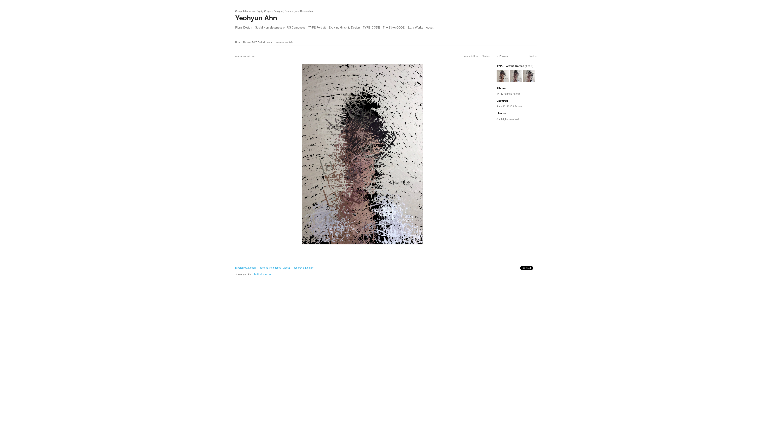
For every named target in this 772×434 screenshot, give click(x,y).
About (429, 27)
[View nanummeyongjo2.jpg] (529, 79)
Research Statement (303, 267)
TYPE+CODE (371, 27)
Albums (246, 42)
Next (532, 55)
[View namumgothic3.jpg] (503, 79)
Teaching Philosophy (269, 267)
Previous (503, 55)
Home (238, 42)
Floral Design (243, 27)
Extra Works (415, 27)
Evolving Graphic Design (344, 27)
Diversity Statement (245, 267)
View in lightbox (471, 55)
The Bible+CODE (393, 27)
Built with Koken (263, 274)
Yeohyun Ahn (256, 17)
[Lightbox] (362, 245)
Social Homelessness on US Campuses (280, 27)
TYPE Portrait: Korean (262, 42)
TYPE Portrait (317, 27)
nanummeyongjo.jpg (284, 42)
